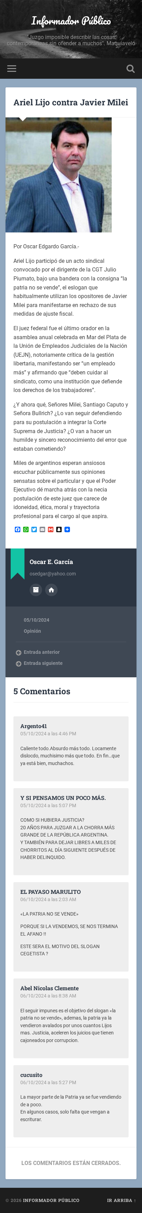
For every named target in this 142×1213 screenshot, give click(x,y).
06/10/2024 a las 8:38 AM (48, 996)
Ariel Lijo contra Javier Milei (70, 102)
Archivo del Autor (36, 590)
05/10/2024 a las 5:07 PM (48, 805)
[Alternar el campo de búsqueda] (130, 68)
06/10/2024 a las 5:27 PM (48, 1082)
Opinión (32, 631)
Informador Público (71, 20)
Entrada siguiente (43, 663)
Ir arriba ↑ (121, 1200)
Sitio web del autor (51, 590)
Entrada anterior (42, 652)
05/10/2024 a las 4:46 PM (48, 733)
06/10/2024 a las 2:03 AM (48, 899)
